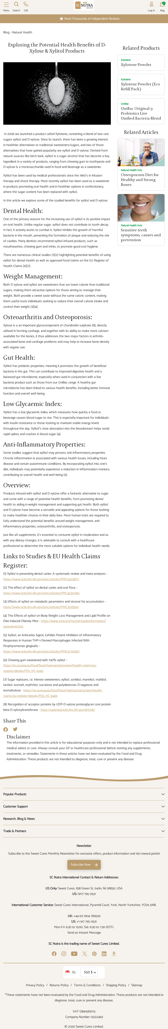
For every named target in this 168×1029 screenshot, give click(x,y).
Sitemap (136, 985)
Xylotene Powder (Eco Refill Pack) (140, 87)
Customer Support (15, 806)
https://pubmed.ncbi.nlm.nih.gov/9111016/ (68, 710)
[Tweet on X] (15, 730)
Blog (6, 32)
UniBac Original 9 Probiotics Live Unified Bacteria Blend (141, 113)
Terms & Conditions (87, 985)
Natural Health (22, 32)
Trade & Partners (14, 831)
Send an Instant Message (84, 932)
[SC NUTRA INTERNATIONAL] (84, 5)
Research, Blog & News (19, 819)
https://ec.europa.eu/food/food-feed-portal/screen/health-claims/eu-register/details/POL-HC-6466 (53, 693)
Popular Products (14, 794)
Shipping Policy (116, 985)
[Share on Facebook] (5, 731)
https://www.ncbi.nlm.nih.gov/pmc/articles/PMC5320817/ (41, 579)
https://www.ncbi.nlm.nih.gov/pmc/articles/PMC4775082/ (41, 651)
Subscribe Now (81, 864)
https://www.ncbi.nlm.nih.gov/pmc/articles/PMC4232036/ (41, 593)
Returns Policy (59, 985)
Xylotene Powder (136, 64)
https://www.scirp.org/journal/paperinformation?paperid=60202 (54, 623)
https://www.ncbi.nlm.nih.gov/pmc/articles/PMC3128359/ (41, 607)
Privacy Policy (35, 985)
